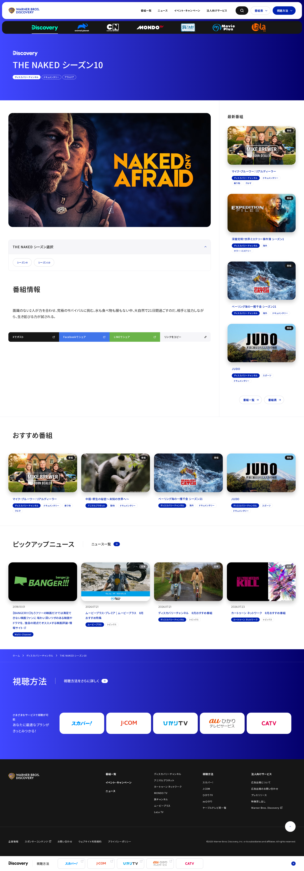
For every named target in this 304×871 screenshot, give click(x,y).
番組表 (259, 11)
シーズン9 (22, 262)
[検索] (242, 10)
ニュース (163, 10)
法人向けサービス (217, 10)
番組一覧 (146, 10)
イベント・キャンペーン (187, 10)
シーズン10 (44, 262)
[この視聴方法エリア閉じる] (293, 863)
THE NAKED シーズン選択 (33, 246)
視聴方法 (282, 11)
